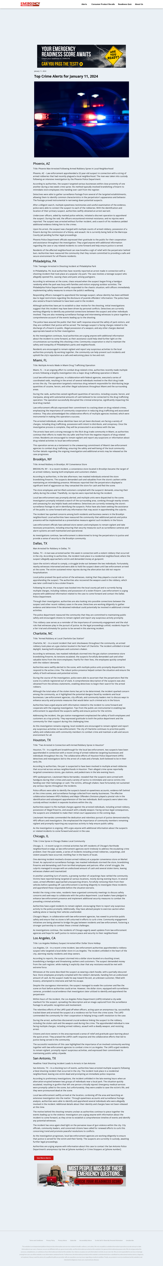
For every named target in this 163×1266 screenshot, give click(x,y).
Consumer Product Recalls (103, 4)
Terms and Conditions (36, 1240)
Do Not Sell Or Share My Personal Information (109, 1240)
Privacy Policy (50, 1240)
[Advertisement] (81, 24)
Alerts (84, 4)
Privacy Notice (62, 1240)
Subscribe (73, 1240)
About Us (139, 4)
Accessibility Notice (86, 1240)
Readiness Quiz (125, 4)
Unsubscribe (130, 1240)
